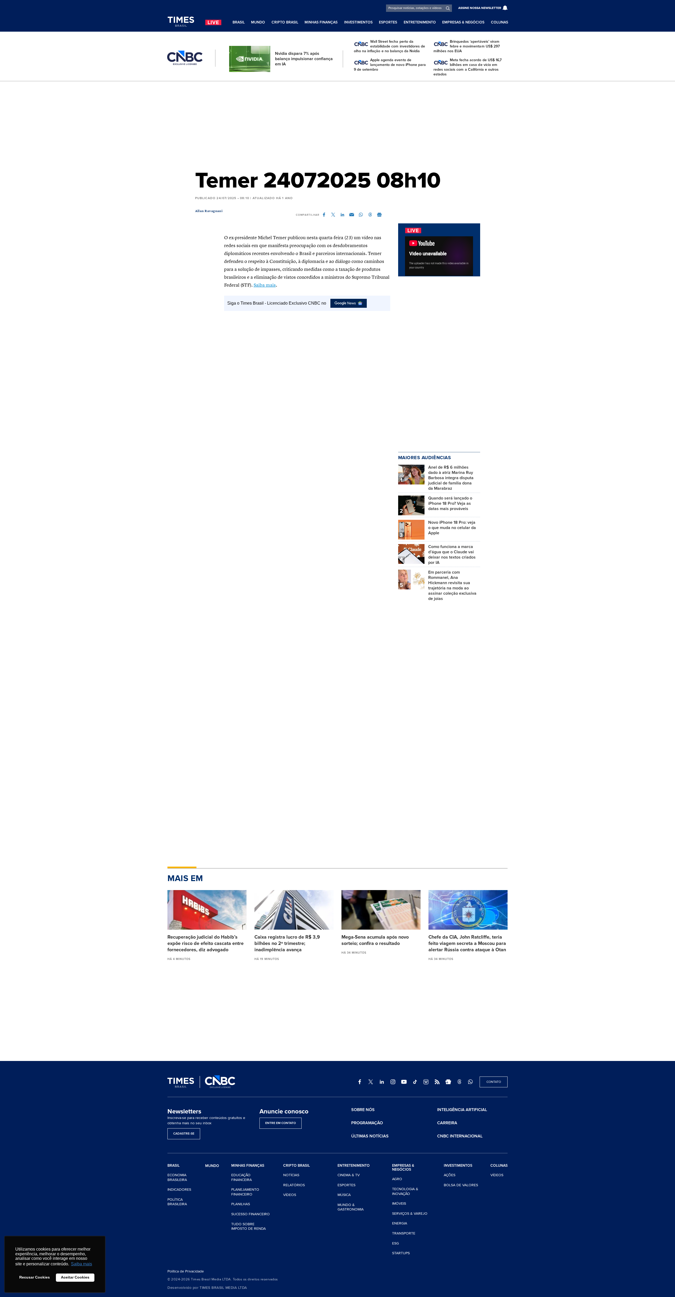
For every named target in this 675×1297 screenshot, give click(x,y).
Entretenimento (420, 22)
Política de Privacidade (185, 1271)
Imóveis (399, 1203)
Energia (399, 1223)
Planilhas (240, 1204)
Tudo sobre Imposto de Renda (248, 1226)
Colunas (499, 22)
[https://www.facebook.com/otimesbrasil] (360, 1082)
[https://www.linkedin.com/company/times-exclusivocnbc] (382, 1082)
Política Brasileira (177, 1202)
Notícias (291, 1175)
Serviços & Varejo (409, 1213)
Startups (401, 1253)
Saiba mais (265, 285)
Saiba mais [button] (81, 1264)
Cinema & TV (349, 1175)
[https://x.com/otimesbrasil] (371, 1082)
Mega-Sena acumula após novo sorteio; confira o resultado (375, 940)
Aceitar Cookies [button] (75, 1277)
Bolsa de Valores (461, 1185)
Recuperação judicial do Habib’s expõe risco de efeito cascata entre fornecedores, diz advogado (205, 943)
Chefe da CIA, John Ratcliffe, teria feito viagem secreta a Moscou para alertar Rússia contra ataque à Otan (467, 943)
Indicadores (179, 1189)
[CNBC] (184, 58)
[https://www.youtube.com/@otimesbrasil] (404, 1082)
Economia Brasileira (177, 1177)
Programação (367, 1123)
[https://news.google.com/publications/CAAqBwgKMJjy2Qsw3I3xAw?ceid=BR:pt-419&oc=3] (448, 1082)
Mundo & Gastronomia (351, 1207)
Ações (449, 1175)
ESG (395, 1243)
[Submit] (448, 8)
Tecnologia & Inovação (405, 1191)
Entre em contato (280, 1123)
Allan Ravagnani (209, 211)
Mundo (258, 22)
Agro (397, 1179)
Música (344, 1195)
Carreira (447, 1123)
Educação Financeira (241, 1177)
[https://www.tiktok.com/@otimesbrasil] (415, 1082)
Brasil (239, 22)
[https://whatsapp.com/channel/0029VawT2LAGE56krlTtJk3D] (470, 1082)
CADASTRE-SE (183, 1134)
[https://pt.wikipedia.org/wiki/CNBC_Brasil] (426, 1082)
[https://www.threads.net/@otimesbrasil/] (459, 1082)
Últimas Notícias (370, 1136)
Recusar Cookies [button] (34, 1277)
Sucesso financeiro (250, 1214)
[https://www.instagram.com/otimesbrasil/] (393, 1082)
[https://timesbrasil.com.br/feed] (437, 1082)
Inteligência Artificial (462, 1109)
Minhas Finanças (321, 22)
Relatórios (294, 1185)
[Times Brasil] (181, 22)
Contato (493, 1082)
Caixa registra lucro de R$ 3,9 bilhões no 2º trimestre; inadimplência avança (287, 943)
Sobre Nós (363, 1109)
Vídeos (289, 1195)
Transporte (403, 1233)
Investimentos (358, 22)
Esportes (388, 22)
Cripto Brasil (285, 22)
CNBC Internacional (460, 1136)
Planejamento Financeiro (245, 1192)
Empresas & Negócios (463, 22)
